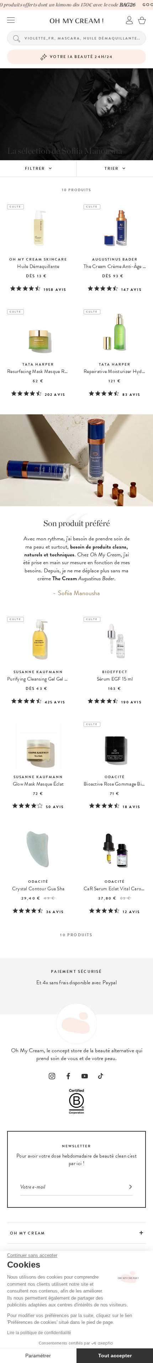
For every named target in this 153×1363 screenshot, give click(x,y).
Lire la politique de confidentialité (39, 1332)
